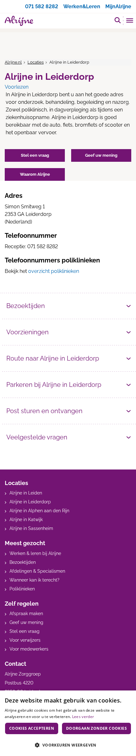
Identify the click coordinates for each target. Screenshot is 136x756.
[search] (117, 20)
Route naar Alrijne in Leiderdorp (52, 358)
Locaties (36, 62)
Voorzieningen (27, 332)
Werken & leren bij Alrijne (35, 553)
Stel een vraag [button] (35, 155)
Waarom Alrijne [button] (35, 174)
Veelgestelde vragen (36, 437)
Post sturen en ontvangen (44, 411)
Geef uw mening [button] (101, 155)
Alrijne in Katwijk (26, 519)
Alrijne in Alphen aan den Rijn (39, 510)
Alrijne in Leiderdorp (30, 501)
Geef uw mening (26, 622)
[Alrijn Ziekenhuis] (19, 21)
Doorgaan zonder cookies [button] (96, 728)
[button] (68, 745)
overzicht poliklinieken (53, 271)
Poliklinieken (22, 588)
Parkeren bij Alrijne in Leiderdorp (53, 384)
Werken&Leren (81, 6)
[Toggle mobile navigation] (130, 21)
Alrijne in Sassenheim (31, 528)
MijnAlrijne (118, 6)
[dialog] (68, 723)
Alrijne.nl (13, 62)
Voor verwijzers (24, 640)
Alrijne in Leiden (25, 492)
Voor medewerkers (28, 649)
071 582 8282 (41, 6)
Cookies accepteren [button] (31, 728)
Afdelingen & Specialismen (37, 571)
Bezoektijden (25, 306)
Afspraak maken (26, 613)
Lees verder (83, 716)
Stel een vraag (24, 631)
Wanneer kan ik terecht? (34, 580)
